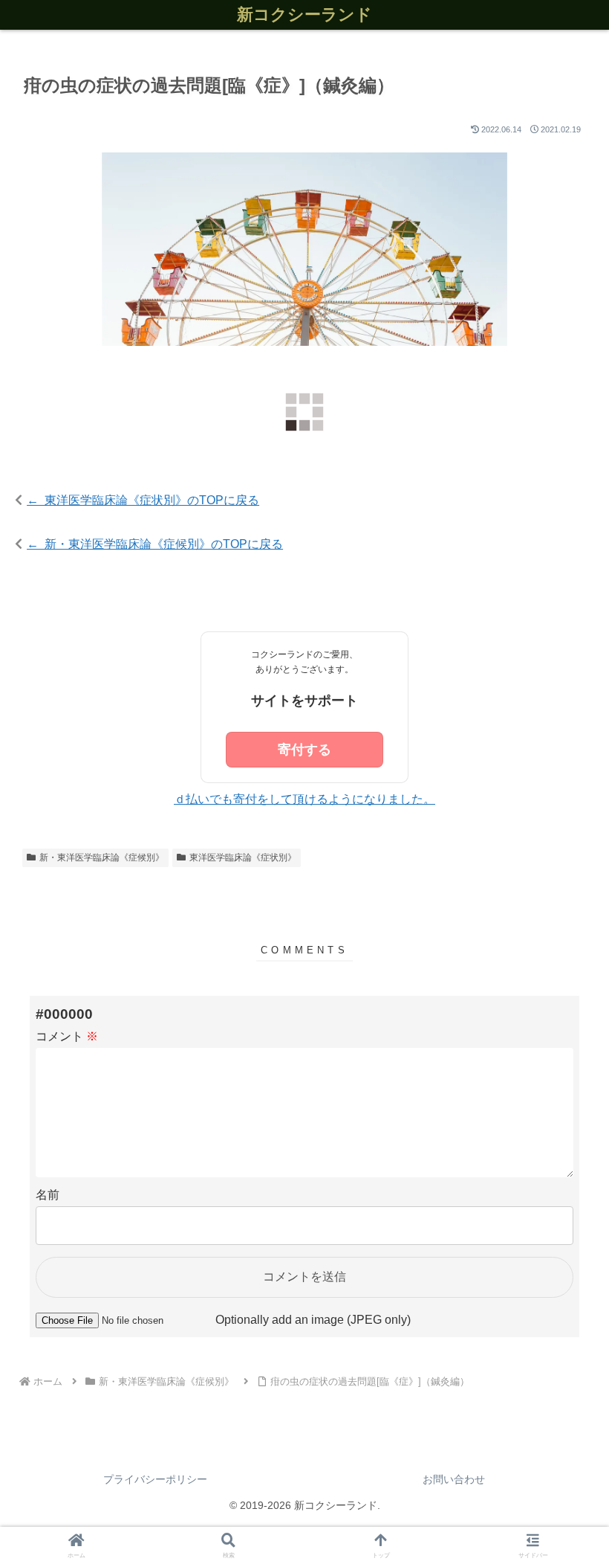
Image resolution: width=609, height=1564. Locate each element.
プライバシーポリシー (155, 1479)
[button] (563, 1538)
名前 (47, 1194)
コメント (67, 1036)
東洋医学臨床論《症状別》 (242, 857)
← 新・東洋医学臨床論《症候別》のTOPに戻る (155, 544)
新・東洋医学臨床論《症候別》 (101, 857)
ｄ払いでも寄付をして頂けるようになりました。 (304, 799)
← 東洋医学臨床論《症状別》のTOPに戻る (143, 500)
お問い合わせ (454, 1479)
